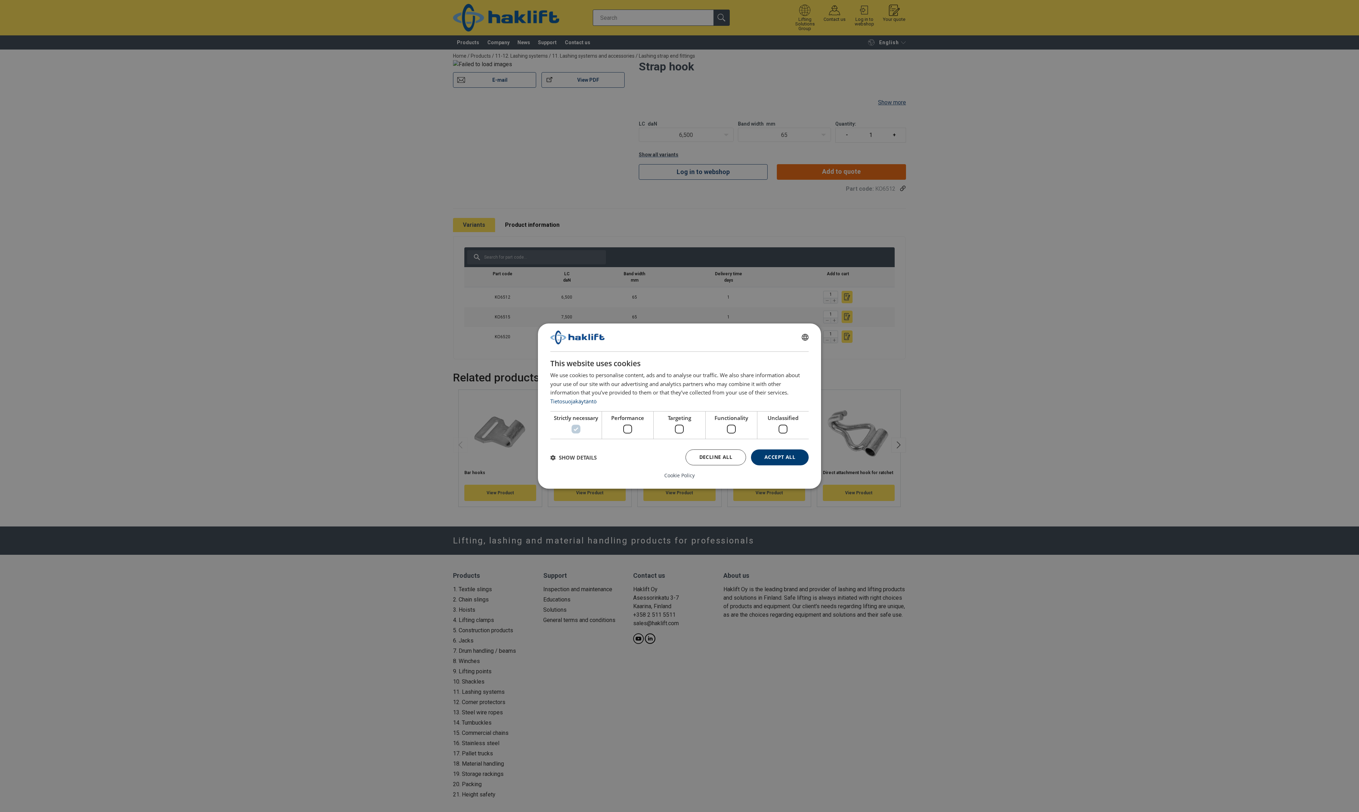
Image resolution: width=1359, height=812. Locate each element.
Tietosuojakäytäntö (573, 401)
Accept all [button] (779, 457)
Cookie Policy (679, 475)
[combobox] (805, 337)
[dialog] (679, 406)
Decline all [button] (715, 457)
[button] (573, 457)
